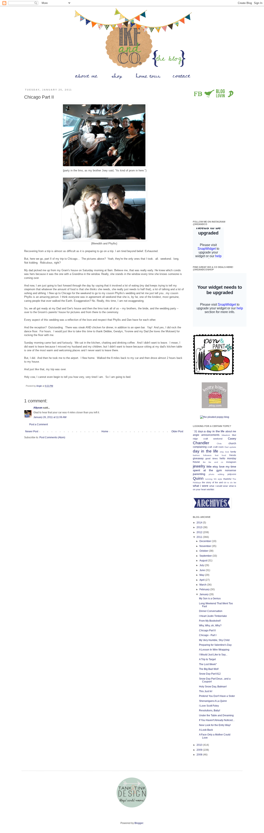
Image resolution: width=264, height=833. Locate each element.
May (202, 575)
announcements (210, 435)
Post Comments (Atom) (52, 437)
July (202, 565)
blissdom (226, 435)
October (204, 550)
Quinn (198, 478)
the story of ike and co (214, 482)
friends (232, 455)
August (203, 560)
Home (104, 431)
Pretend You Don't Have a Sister (217, 696)
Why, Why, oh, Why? (210, 625)
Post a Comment (38, 424)
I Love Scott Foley (209, 705)
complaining (200, 446)
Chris (219, 443)
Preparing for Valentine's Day (215, 644)
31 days (198, 431)
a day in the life (214, 431)
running (208, 479)
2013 (200, 527)
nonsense (230, 470)
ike (204, 462)
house (196, 462)
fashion (196, 455)
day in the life (205, 451)
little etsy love (215, 466)
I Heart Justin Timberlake (213, 616)
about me (230, 431)
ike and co (216, 462)
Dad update (230, 447)
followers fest (210, 455)
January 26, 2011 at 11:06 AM (49, 417)
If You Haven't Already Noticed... (217, 720)
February (204, 589)
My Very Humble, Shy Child (214, 640)
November (205, 546)
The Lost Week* (208, 664)
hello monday (228, 458)
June (202, 570)
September (205, 555)
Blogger (138, 823)
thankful (227, 479)
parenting (199, 474)
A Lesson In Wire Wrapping (214, 649)
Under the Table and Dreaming (216, 715)
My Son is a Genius (210, 598)
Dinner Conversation (210, 611)
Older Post (177, 431)
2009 (200, 749)
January (204, 594)
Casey (232, 438)
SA (215, 479)
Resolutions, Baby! (209, 710)
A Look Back (206, 729)
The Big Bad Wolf (208, 669)
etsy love (224, 452)
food (224, 455)
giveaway (198, 458)
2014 (200, 522)
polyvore (231, 474)
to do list (231, 482)
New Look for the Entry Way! (215, 725)
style (220, 479)
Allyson (37, 407)
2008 (200, 754)
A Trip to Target (207, 659)
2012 (200, 532)
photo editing (216, 474)
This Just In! (205, 691)
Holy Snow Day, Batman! (213, 686)
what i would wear (218, 486)
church (232, 443)
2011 (200, 537)
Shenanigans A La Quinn (213, 701)
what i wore (200, 485)
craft (209, 447)
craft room (218, 447)
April (202, 580)
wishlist (210, 489)
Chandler (201, 443)
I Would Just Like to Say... (213, 654)
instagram (231, 462)
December (205, 541)
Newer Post (31, 431)
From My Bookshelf (209, 620)
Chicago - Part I (207, 635)
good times (211, 458)
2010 (200, 744)
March (203, 584)
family (233, 451)
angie (196, 435)
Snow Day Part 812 (210, 673)
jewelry (199, 466)
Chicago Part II (207, 630)
